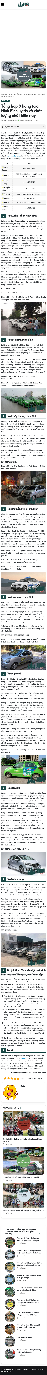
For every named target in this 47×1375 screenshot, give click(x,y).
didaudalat (25, 1058)
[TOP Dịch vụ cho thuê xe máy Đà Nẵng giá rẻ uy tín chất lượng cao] (10, 1316)
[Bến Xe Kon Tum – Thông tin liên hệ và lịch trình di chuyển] (10, 1354)
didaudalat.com (14, 156)
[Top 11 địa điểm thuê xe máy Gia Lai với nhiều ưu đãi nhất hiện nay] (23, 1123)
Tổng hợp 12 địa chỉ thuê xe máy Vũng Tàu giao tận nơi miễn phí (28, 1239)
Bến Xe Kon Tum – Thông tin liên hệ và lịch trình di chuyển (29, 1351)
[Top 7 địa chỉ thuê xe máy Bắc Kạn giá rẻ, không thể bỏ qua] (23, 1195)
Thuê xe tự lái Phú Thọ (24, 1337)
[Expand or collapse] (43, 127)
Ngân (4, 120)
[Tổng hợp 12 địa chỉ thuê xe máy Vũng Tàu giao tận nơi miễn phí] (10, 1242)
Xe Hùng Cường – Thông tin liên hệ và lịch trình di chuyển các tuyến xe (29, 1251)
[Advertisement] (23, 34)
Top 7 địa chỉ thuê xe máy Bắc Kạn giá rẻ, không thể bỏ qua (23, 1210)
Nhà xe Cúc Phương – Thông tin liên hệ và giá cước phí (29, 1276)
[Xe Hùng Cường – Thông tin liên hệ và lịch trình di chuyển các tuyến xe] (10, 1254)
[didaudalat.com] (23, 4)
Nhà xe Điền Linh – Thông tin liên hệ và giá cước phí (21, 1177)
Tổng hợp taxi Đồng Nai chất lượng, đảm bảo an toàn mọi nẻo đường (29, 1264)
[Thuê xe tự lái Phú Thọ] (10, 1341)
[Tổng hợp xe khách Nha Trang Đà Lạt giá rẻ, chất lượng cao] (10, 1329)
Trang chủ (4, 94)
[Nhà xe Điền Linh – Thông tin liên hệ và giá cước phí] (23, 1161)
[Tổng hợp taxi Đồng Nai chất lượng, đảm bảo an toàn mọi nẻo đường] (10, 1267)
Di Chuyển (12, 94)
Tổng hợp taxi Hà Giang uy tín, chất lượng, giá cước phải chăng (29, 1289)
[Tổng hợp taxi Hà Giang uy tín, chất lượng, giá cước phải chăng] (10, 1292)
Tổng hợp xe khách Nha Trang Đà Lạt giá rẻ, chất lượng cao (28, 1326)
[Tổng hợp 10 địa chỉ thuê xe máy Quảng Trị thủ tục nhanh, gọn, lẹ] (10, 1304)
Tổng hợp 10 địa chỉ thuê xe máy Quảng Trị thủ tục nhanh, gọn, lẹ (28, 1301)
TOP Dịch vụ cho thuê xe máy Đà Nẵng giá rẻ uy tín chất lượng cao (28, 1313)
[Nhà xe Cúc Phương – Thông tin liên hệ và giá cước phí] (10, 1279)
